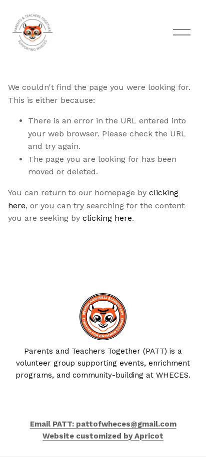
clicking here (107, 218)
